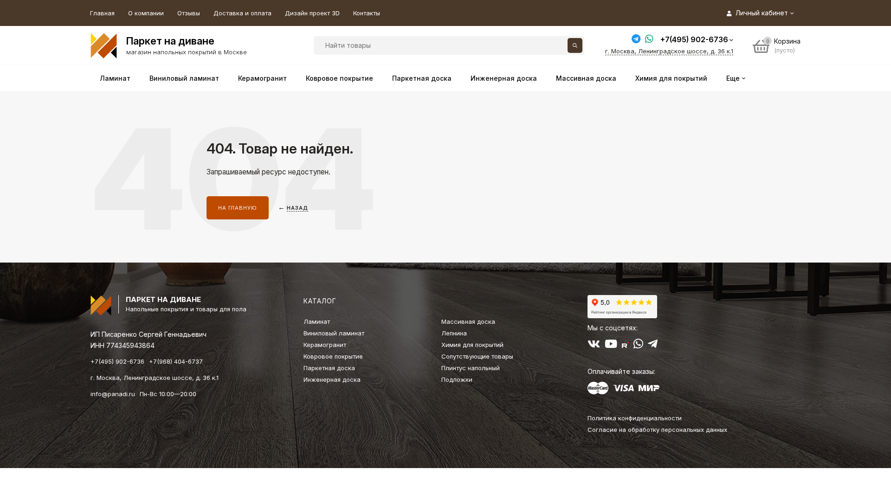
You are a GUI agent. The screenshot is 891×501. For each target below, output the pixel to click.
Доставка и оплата (242, 13)
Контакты (366, 13)
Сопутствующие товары (477, 356)
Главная (102, 13)
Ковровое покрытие (333, 356)
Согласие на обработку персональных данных (657, 429)
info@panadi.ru (112, 394)
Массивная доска (468, 321)
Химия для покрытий (472, 344)
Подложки (456, 379)
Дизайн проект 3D (312, 13)
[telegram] (653, 345)
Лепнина (454, 333)
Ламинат (316, 321)
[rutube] (625, 345)
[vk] (594, 345)
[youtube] (611, 345)
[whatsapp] (638, 345)
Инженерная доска (332, 379)
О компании (146, 13)
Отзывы (188, 13)
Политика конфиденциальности (635, 418)
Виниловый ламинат (333, 333)
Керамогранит (324, 344)
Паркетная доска (329, 368)
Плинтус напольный (470, 368)
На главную (237, 208)
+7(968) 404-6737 (176, 361)
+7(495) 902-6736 (694, 39)
